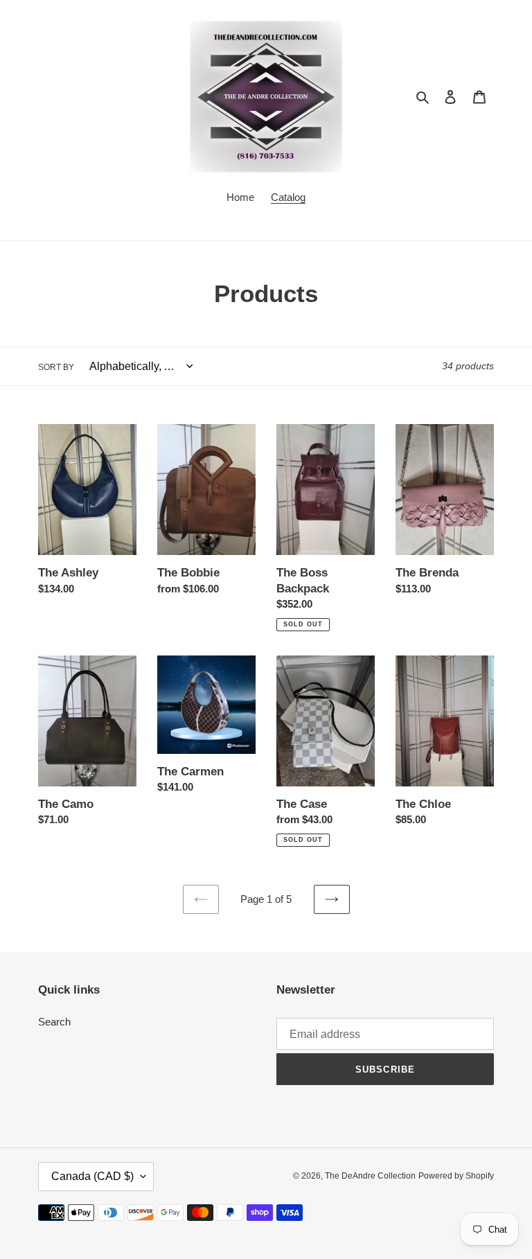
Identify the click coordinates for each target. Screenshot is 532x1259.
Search (54, 1022)
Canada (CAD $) (92, 1176)
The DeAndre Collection (370, 1176)
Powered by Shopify (456, 1176)
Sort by (56, 367)
